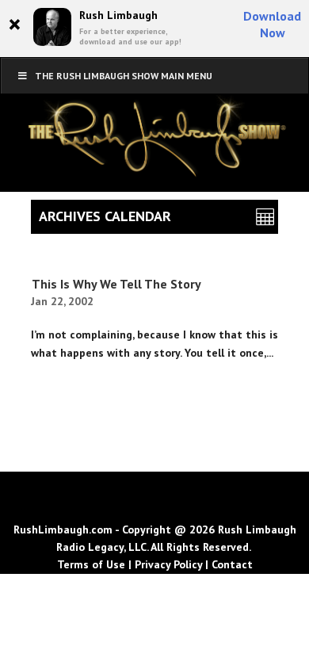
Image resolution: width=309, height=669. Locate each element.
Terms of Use (91, 564)
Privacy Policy (168, 564)
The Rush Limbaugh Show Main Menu (123, 76)
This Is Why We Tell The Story (116, 284)
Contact (232, 564)
